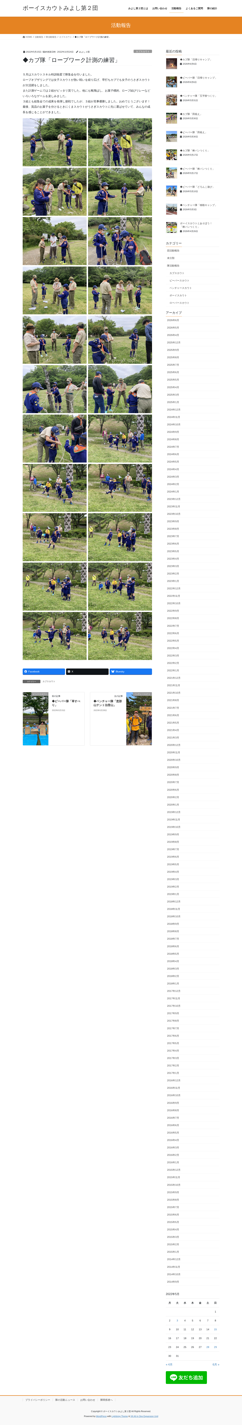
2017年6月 (173, 1035)
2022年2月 (173, 663)
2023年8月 (173, 528)
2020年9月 (173, 767)
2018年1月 (173, 983)
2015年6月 (173, 1214)
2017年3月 (173, 1058)
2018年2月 (173, 976)
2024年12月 (174, 409)
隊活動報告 (173, 265)
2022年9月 (173, 610)
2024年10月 (174, 424)
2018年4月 (173, 961)
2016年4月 (173, 1140)
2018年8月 (173, 931)
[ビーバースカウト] (35, 718)
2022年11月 (173, 595)
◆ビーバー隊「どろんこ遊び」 (197, 186)
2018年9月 (173, 923)
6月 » (216, 1364)
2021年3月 (173, 737)
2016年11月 (173, 1087)
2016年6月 (173, 1125)
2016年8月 (173, 1110)
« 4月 (169, 1364)
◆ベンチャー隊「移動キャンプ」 (198, 205)
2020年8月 (173, 774)
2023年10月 (174, 513)
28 (207, 1347)
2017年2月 (173, 1065)
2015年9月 (173, 1192)
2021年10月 (174, 692)
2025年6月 (173, 372)
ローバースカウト (179, 302)
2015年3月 (173, 1237)
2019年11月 (173, 819)
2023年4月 (173, 558)
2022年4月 (173, 648)
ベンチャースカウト (181, 288)
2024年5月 (173, 461)
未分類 (171, 258)
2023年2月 (173, 573)
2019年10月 (174, 827)
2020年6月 (173, 789)
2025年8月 (173, 357)
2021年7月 (173, 707)
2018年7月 (173, 938)
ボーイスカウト (178, 295)
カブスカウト (143, 51)
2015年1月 (173, 1251)
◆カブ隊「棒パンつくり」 (195, 150)
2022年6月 (173, 633)
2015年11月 (173, 1177)
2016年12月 (174, 1080)
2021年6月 (173, 715)
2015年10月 (174, 1184)
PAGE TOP (233, 1379)
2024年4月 (173, 469)
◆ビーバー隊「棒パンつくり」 (197, 168)
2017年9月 (173, 1013)
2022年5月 (173, 640)
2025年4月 (173, 387)
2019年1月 (173, 894)
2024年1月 (173, 491)
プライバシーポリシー (37, 1399)
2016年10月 (174, 1095)
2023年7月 (173, 536)
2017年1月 (173, 1073)
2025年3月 (173, 394)
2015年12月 (174, 1169)
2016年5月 (173, 1132)
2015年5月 (173, 1222)
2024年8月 (173, 439)
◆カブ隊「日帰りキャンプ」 (196, 59)
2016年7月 (173, 1117)
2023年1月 (173, 581)
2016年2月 (173, 1155)
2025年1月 (173, 402)
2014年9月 (173, 1281)
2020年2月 (173, 797)
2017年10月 (174, 1005)
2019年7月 (173, 849)
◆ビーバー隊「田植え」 (193, 132)
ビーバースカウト (179, 280)
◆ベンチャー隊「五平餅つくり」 (198, 95)
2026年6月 (173, 320)
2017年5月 (173, 1043)
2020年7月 (173, 782)
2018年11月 (173, 909)
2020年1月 (173, 804)
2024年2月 (173, 484)
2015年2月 (173, 1244)
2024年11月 (173, 417)
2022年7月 (173, 625)
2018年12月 (174, 901)
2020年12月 (174, 745)
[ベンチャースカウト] (139, 718)
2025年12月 (174, 342)
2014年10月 (174, 1274)
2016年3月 (173, 1147)
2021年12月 (174, 677)
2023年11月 (173, 506)
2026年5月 (173, 327)
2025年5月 (173, 379)
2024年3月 (173, 476)
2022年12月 (174, 588)
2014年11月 (173, 1266)
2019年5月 (173, 864)
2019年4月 (173, 871)
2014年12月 (174, 1259)
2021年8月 (173, 700)
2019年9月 (173, 834)
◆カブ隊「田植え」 (191, 114)
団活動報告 (173, 250)
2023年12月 (174, 499)
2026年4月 (173, 335)
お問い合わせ (87, 1399)
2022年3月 (173, 655)
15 (215, 1329)
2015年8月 (173, 1199)
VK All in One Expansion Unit (144, 1416)
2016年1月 (173, 1162)
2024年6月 (173, 454)
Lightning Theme (120, 1416)
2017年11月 (173, 998)
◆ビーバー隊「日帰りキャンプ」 (198, 77)
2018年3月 (173, 968)
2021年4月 (173, 730)
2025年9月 (173, 350)
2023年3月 (173, 566)
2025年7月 (173, 364)
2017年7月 (173, 1028)
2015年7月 (173, 1207)
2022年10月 (174, 603)
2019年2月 (173, 886)
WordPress (101, 1416)
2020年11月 (173, 752)
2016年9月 (173, 1102)
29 (215, 1347)
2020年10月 (174, 759)
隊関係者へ (106, 1399)
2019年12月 (174, 812)
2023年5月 (173, 551)
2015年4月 (173, 1229)
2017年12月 (174, 991)
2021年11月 (173, 685)
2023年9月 (173, 521)
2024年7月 (173, 446)
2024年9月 (173, 431)
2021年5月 (173, 722)
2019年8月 (173, 841)
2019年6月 (173, 856)
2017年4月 (173, 1050)
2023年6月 (173, 543)
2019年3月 (173, 879)
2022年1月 (173, 670)
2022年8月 (173, 618)
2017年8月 (173, 1020)
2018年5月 (173, 953)
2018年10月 (174, 916)
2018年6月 (173, 946)
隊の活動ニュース (65, 1399)
